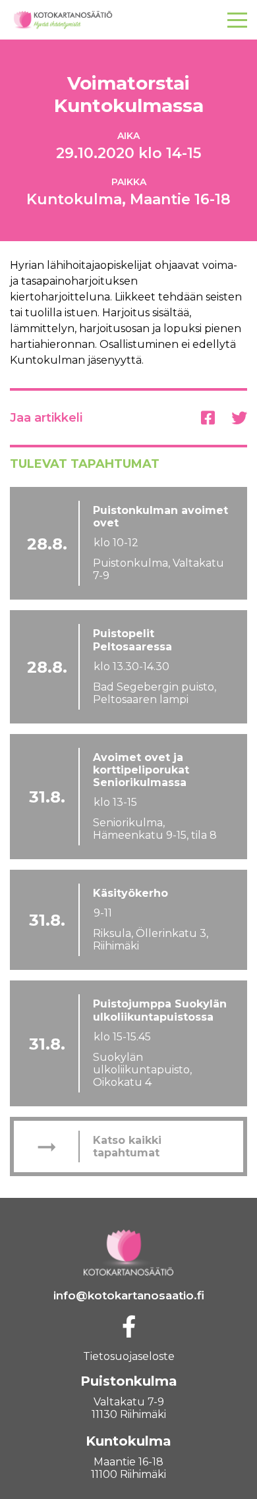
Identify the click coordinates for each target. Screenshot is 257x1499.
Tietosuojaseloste (129, 1356)
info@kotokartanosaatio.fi (128, 1295)
